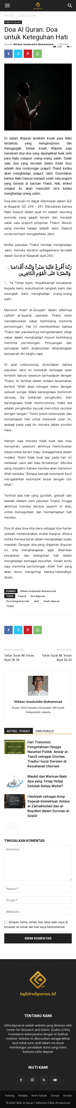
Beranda (9, 15)
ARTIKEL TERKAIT (18, 731)
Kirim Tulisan (39, 1095)
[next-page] (13, 826)
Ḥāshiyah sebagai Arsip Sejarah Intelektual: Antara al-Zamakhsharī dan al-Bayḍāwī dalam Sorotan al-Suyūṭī (48, 806)
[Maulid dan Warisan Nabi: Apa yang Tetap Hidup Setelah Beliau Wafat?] (14, 781)
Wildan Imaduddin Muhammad (33, 44)
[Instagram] (32, 1080)
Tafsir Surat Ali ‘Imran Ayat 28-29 (19, 658)
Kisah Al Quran (27, 15)
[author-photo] (38, 696)
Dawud (22, 596)
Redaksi (23, 1095)
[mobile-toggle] (7, 5)
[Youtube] (55, 1080)
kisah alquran (52, 601)
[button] (70, 5)
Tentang (9, 1095)
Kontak (67, 1095)
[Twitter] (18, 54)
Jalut (36, 601)
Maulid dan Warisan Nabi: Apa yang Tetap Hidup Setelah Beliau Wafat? (47, 781)
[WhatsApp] (37, 54)
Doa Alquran (38, 596)
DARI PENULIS (44, 731)
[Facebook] (8, 54)
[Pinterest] (28, 54)
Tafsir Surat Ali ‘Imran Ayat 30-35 (57, 658)
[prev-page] (7, 826)
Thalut (10, 606)
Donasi (55, 1095)
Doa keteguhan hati (17, 601)
